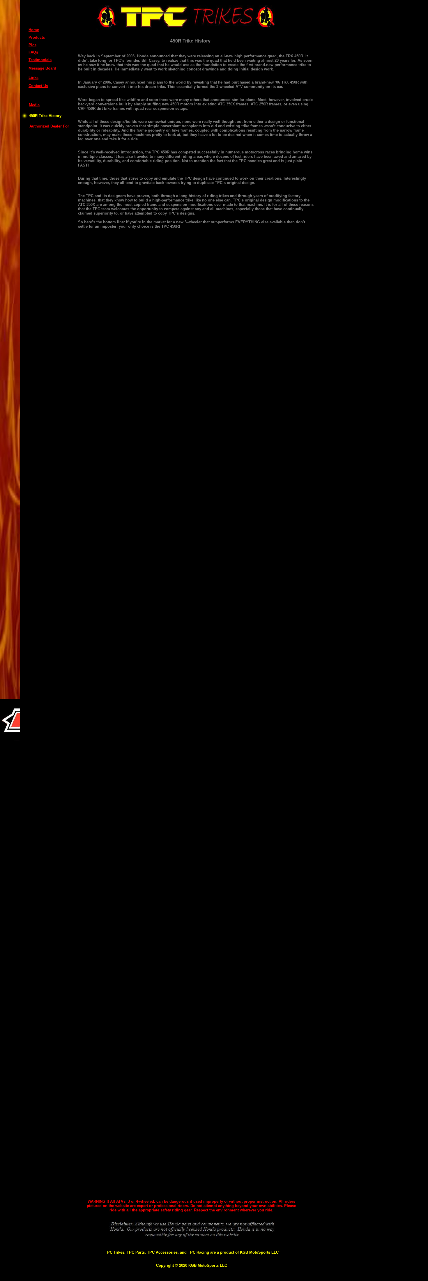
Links (33, 77)
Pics (32, 45)
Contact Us (38, 86)
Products (37, 37)
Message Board (42, 68)
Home (34, 30)
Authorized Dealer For (49, 126)
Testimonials (40, 60)
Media (34, 105)
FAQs (33, 52)
